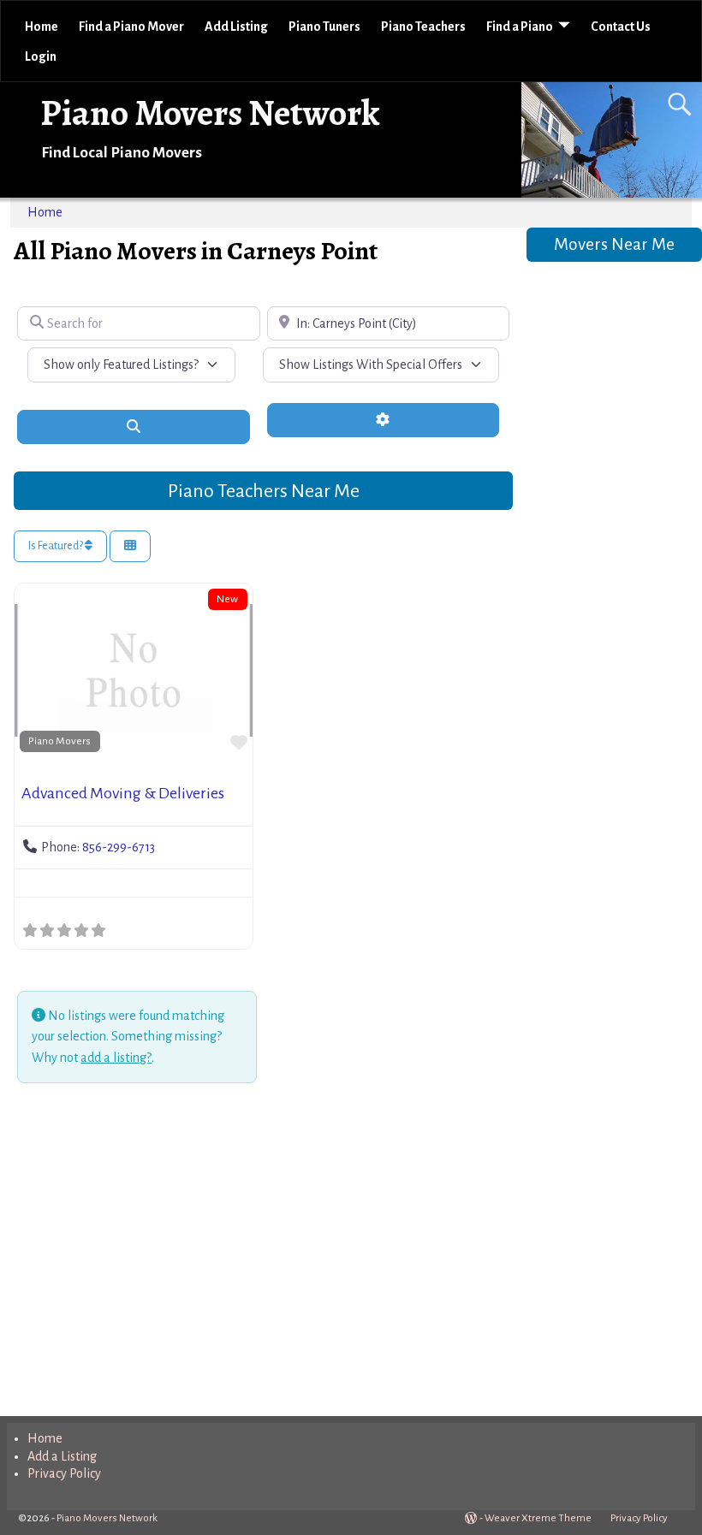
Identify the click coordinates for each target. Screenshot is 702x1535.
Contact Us (621, 26)
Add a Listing (62, 1456)
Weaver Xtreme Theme (538, 1518)
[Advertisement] (263, 1252)
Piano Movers (59, 741)
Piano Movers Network (210, 112)
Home (41, 26)
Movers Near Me (614, 244)
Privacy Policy (64, 1473)
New (227, 599)
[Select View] (130, 546)
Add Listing (236, 26)
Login (41, 56)
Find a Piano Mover (131, 26)
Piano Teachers (423, 26)
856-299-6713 (118, 847)
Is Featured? (56, 546)
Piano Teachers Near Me (264, 491)
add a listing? (116, 1057)
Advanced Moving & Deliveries (122, 793)
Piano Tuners (324, 26)
